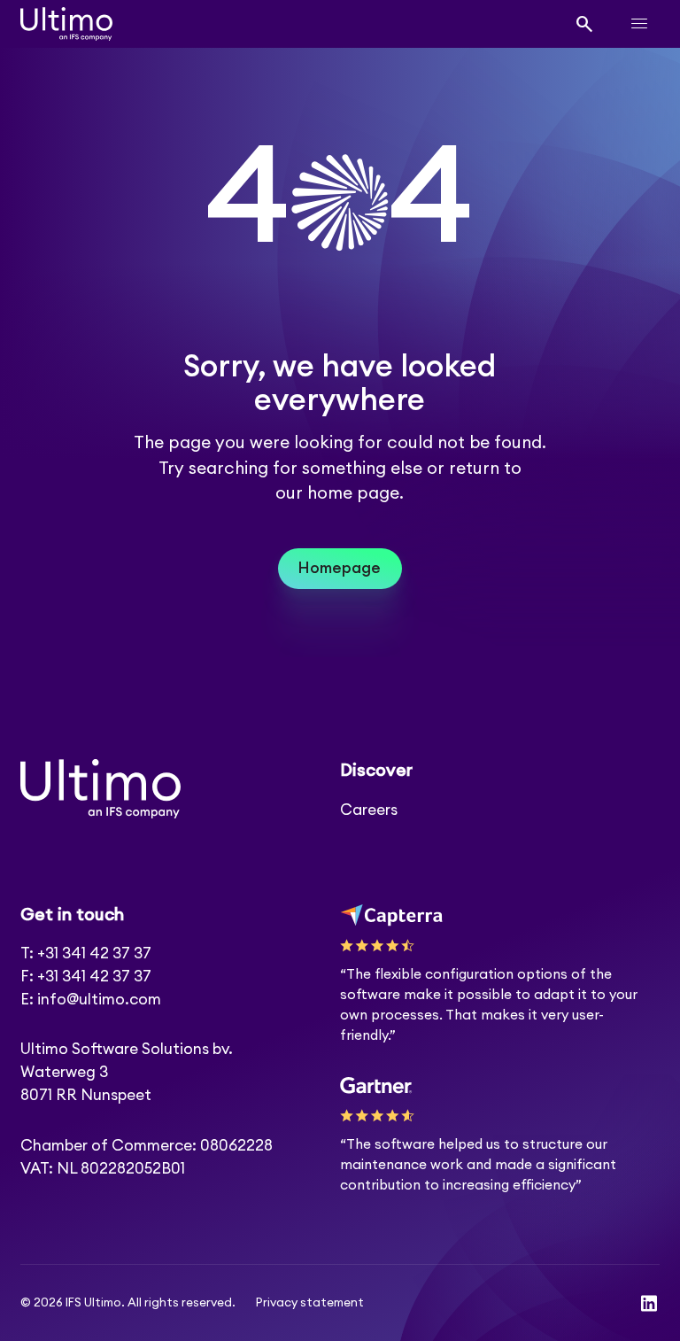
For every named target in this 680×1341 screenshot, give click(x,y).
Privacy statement (310, 1303)
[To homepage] (66, 24)
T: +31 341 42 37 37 (85, 953)
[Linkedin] (649, 1303)
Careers (369, 810)
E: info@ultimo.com (90, 999)
